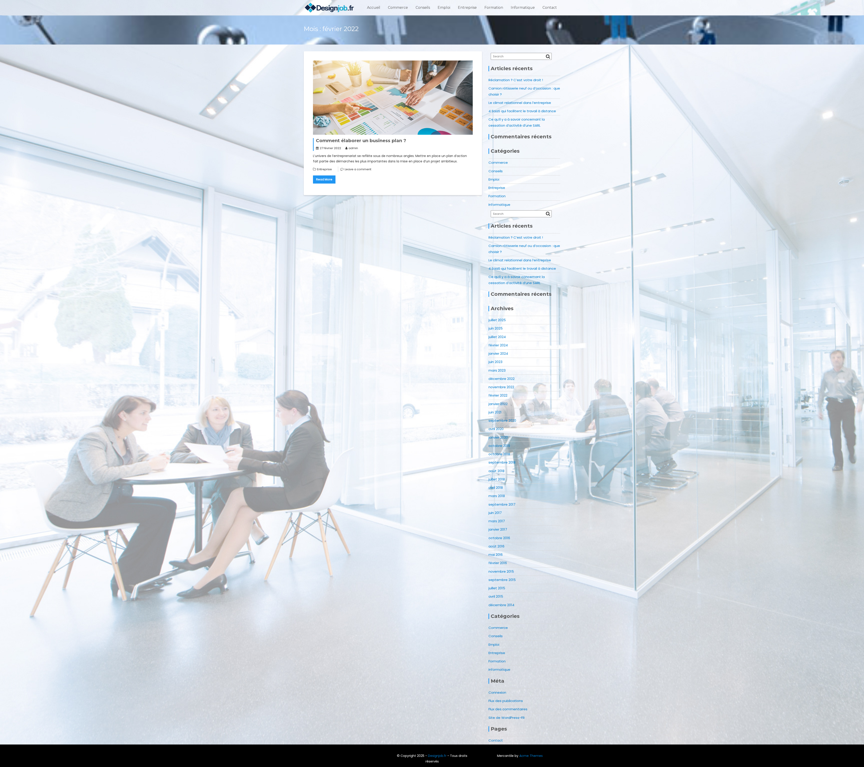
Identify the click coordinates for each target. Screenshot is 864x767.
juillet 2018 (496, 479)
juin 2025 (495, 328)
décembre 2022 (501, 378)
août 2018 (496, 471)
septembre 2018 (501, 462)
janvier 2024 (498, 353)
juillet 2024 (497, 336)
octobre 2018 (499, 454)
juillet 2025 (497, 320)
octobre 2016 (499, 538)
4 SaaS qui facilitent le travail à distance (522, 111)
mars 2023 (497, 370)
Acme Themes (531, 756)
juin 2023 (495, 361)
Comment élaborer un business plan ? (361, 140)
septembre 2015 (502, 579)
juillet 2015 (496, 588)
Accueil (373, 7)
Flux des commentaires (507, 709)
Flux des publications (505, 700)
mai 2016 (495, 554)
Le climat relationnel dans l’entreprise (519, 102)
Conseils (423, 7)
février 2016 (497, 563)
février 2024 (498, 345)
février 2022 (497, 395)
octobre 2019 (499, 445)
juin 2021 (495, 412)
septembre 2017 (501, 504)
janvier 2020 (498, 437)
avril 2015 (495, 596)
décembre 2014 (501, 605)
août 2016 (496, 546)
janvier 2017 (497, 529)
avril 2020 (496, 428)
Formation (493, 7)
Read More (324, 179)
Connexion (497, 692)
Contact (549, 7)
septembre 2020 (502, 420)
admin (353, 148)
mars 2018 (496, 495)
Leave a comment (358, 169)
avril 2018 (495, 487)
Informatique (523, 7)
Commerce (398, 7)
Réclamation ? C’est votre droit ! (515, 80)
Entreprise (467, 7)
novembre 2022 (501, 387)
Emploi (444, 7)
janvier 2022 (498, 403)
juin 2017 (495, 512)
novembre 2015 (501, 571)
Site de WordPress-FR (506, 717)
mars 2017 (496, 521)
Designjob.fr (437, 756)
